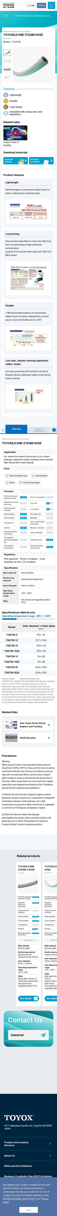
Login (32, 5)
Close (28, 1210)
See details (25, 998)
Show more (29, 940)
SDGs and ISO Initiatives (18, 1166)
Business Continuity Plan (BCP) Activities (28, 1176)
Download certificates (35, 160)
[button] (3, 430)
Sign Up (41, 5)
